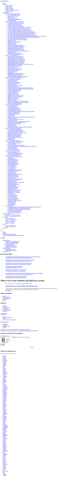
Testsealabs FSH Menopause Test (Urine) (14, 267)
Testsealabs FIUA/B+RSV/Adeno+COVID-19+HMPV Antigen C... (19, 257)
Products (4, 233)
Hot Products (22, 329)
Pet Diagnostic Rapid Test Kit (32, 330)
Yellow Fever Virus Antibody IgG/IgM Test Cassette (13, 235)
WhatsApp (2, 345)
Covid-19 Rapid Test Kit (21, 330)
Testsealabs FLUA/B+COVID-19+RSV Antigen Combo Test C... (19, 261)
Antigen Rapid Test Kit (11, 330)
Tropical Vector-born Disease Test (9, 234)
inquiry (7, 290)
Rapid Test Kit (3, 330)
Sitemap (27, 329)
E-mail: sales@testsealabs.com (7, 317)
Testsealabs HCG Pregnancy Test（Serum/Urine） (16, 271)
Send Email (2, 343)
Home (4, 232)
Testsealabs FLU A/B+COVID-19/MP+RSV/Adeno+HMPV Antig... (19, 274)
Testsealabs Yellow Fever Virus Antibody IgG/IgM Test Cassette (22, 286)
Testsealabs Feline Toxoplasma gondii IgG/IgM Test (16, 277)
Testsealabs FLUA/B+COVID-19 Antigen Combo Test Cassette (18, 264)
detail (9, 290)
